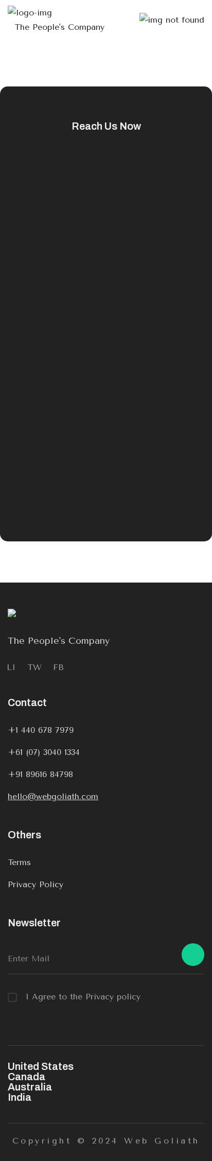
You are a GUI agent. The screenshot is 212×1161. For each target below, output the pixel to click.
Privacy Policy (35, 884)
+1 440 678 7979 (41, 730)
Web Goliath (162, 1141)
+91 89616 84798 (40, 774)
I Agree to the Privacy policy (82, 996)
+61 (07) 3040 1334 (44, 752)
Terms (19, 862)
